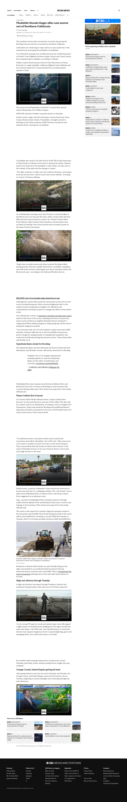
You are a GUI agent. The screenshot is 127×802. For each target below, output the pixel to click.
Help (104, 778)
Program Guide (49, 773)
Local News (17, 10)
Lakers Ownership (11, 778)
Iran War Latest (10, 773)
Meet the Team (49, 771)
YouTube (28, 771)
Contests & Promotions (52, 776)
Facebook (29, 773)
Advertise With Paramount (111, 773)
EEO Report (68, 781)
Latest (9, 10)
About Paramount (108, 771)
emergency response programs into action (55, 316)
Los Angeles (11, 15)
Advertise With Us (50, 778)
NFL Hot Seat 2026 (12, 776)
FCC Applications (70, 778)
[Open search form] (119, 10)
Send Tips (50, 15)
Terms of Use (88, 778)
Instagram (29, 776)
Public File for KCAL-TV (72, 773)
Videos (43, 15)
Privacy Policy (88, 771)
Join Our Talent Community (111, 776)
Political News (10, 771)
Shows (32, 10)
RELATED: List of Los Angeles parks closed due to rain (38, 298)
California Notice (89, 773)
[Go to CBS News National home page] (63, 10)
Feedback (106, 781)
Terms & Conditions (51, 781)
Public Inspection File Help (73, 776)
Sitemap (47, 783)
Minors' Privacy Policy (90, 781)
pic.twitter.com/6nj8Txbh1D (47, 363)
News (21, 15)
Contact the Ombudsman (110, 783)
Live (25, 10)
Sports (36, 15)
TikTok (28, 778)
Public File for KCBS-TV (72, 771)
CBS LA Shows (59, 15)
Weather (28, 15)
